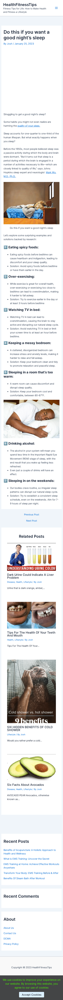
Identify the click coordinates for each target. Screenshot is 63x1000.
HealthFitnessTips (20, 4)
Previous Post (31, 514)
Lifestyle (28, 582)
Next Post (31, 521)
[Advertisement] (31, 79)
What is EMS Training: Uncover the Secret (26, 858)
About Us (9, 927)
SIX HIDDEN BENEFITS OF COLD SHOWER (30, 728)
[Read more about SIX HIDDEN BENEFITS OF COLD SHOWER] (31, 691)
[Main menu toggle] (56, 8)
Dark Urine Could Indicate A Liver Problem (30, 576)
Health (19, 582)
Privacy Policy (11, 944)
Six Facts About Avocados (25, 784)
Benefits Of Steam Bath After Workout (24, 878)
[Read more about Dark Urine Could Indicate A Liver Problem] (31, 556)
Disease (11, 582)
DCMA (7, 938)
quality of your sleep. (28, 125)
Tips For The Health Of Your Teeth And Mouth (31, 634)
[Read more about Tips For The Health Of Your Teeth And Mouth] (31, 615)
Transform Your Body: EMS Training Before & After (31, 873)
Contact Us (10, 933)
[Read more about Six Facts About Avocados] (31, 767)
